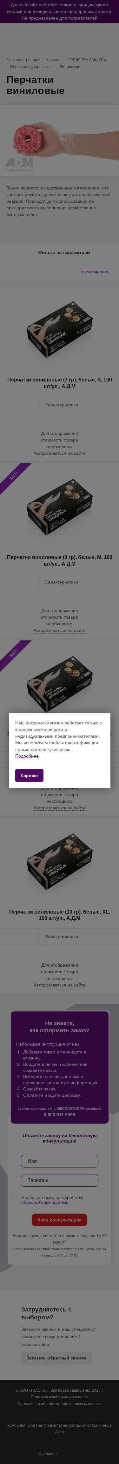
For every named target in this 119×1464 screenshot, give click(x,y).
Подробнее (27, 756)
